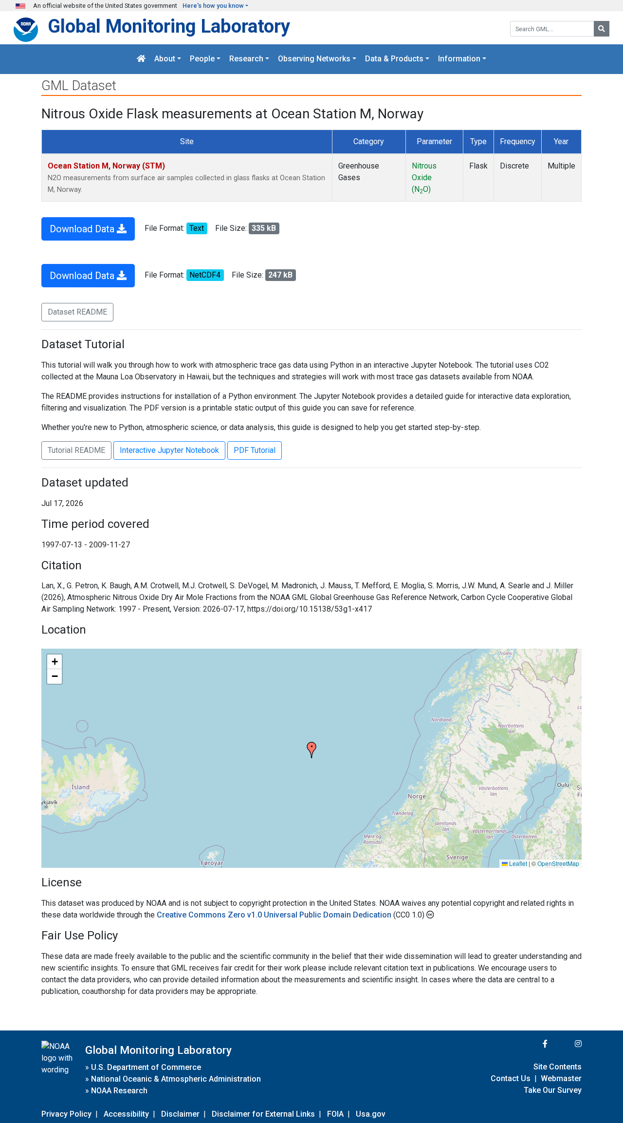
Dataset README (77, 312)
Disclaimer (180, 1114)
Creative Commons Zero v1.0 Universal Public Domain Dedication (275, 914)
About (164, 59)
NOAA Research (119, 1090)
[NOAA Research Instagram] (566, 1043)
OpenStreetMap (558, 863)
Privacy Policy (66, 1114)
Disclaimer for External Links (263, 1114)
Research (246, 59)
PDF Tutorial (254, 450)
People (202, 59)
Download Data (83, 229)
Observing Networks (314, 59)
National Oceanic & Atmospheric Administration (176, 1079)
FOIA (335, 1114)
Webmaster (561, 1078)
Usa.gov (370, 1114)
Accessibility (126, 1114)
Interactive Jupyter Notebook (169, 450)
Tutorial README (76, 450)
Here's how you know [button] (213, 5)
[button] (311, 750)
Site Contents (557, 1066)
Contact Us (511, 1078)
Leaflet (517, 863)
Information (459, 59)
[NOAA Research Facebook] (532, 1043)
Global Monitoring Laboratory (169, 26)
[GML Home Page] (141, 59)
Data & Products (394, 59)
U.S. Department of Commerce (146, 1067)
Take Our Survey (553, 1090)
